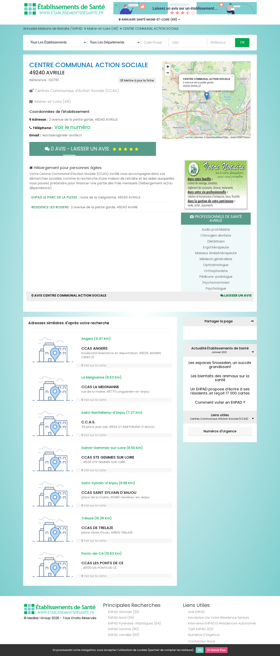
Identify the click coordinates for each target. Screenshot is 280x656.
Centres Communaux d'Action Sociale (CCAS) (77, 90)
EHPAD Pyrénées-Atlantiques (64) (134, 623)
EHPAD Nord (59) (121, 617)
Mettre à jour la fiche (138, 80)
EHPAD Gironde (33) (123, 612)
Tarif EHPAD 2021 (200, 629)
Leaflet (189, 137)
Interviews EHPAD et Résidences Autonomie (222, 623)
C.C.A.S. (88, 422)
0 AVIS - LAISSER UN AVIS (81, 148)
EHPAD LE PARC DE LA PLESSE (54, 197)
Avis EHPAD (196, 612)
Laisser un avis (238, 295)
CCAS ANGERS (94, 348)
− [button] (167, 72)
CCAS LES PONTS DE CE (102, 562)
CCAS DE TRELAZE (97, 527)
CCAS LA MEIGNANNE (100, 386)
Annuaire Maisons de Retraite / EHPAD (52, 28)
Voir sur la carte (94, 365)
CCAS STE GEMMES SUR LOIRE (107, 457)
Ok (199, 650)
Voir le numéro (72, 127)
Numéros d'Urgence (220, 431)
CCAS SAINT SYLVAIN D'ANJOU (108, 492)
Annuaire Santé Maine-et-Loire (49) (149, 19)
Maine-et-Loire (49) (102, 28)
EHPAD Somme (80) (123, 629)
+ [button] (167, 66)
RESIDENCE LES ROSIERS (50, 207)
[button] (167, 100)
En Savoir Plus (216, 650)
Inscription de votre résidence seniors (218, 617)
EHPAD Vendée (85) (123, 634)
